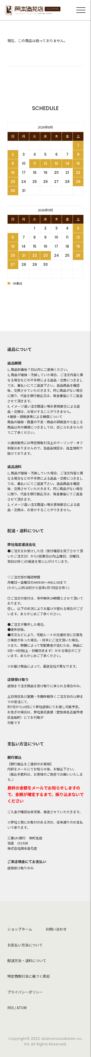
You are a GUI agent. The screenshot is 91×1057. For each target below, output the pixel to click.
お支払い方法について (25, 944)
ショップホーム (19, 929)
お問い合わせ (56, 929)
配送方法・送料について (26, 960)
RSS (10, 1007)
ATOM (22, 1007)
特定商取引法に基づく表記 (28, 976)
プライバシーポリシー (25, 992)
